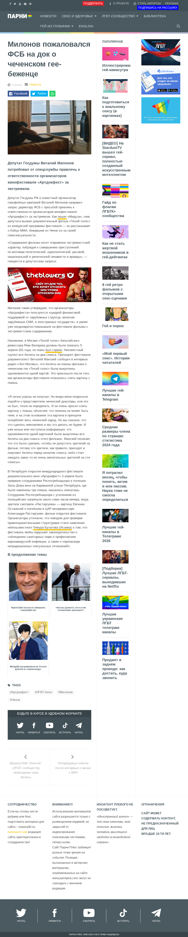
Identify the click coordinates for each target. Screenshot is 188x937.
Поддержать (93, 3)
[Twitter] (15, 3)
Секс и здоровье (77, 16)
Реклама (171, 3)
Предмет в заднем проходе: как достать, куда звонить (114, 669)
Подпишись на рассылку (157, 7)
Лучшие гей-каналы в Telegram (113, 394)
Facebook (21, 93)
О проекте (121, 3)
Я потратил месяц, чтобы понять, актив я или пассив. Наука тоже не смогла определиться (115, 486)
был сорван (53, 350)
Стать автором (149, 3)
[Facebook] (11, 3)
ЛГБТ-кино (44, 692)
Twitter (41, 93)
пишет (62, 216)
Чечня (16, 700)
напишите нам (17, 831)
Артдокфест (20, 692)
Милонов (66, 692)
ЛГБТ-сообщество (118, 16)
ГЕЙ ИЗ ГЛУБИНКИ (55, 26)
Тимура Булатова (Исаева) (52, 527)
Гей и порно (113, 326)
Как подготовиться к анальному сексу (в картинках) (115, 107)
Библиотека (155, 16)
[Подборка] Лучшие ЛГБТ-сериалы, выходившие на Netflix (115, 577)
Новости (48, 16)
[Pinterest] (30, 3)
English (86, 26)
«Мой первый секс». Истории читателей (116, 358)
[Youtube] (20, 3)
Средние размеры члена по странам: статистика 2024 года (116, 436)
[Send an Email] (25, 3)
